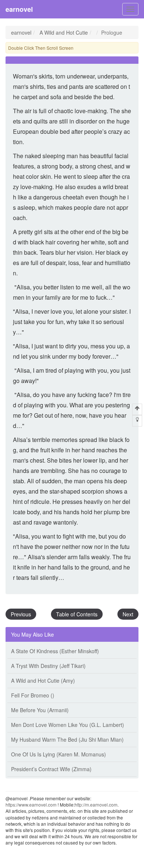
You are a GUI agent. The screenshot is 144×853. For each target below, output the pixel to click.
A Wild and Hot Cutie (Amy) (43, 680)
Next (128, 614)
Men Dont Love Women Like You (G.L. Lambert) (67, 724)
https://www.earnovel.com (31, 804)
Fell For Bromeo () (32, 695)
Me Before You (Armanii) (40, 710)
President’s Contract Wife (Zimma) (51, 769)
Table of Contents (76, 614)
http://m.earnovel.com (96, 804)
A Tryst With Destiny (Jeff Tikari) (48, 665)
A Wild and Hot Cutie (64, 32)
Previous (21, 614)
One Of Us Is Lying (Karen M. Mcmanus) (58, 754)
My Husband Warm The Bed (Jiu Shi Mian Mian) (67, 739)
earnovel (19, 9)
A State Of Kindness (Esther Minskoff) (55, 651)
